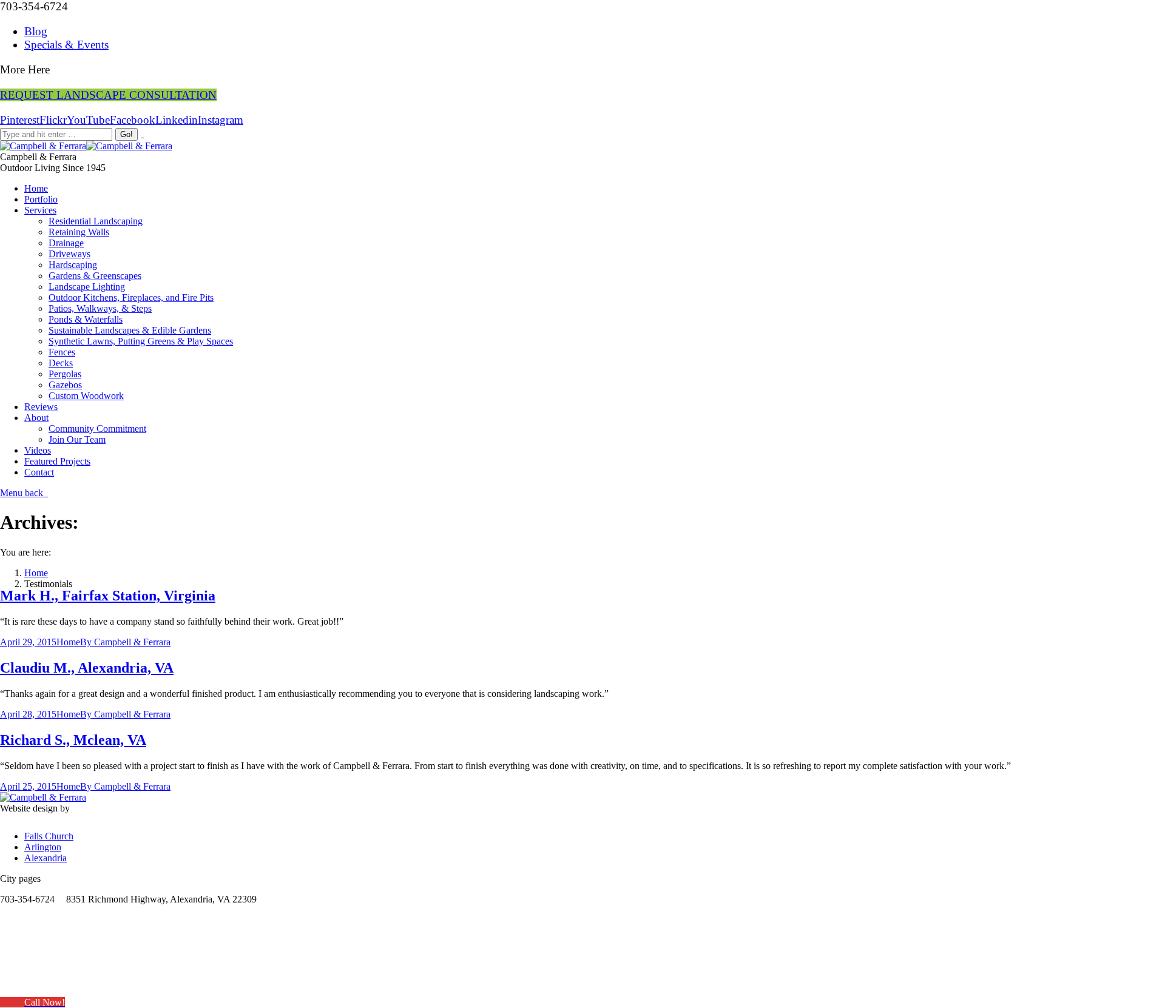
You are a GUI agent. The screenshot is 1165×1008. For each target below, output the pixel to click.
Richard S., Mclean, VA (73, 740)
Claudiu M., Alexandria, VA (87, 668)
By (125, 642)
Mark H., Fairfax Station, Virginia (107, 595)
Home (36, 573)
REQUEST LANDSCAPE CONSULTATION (108, 95)
